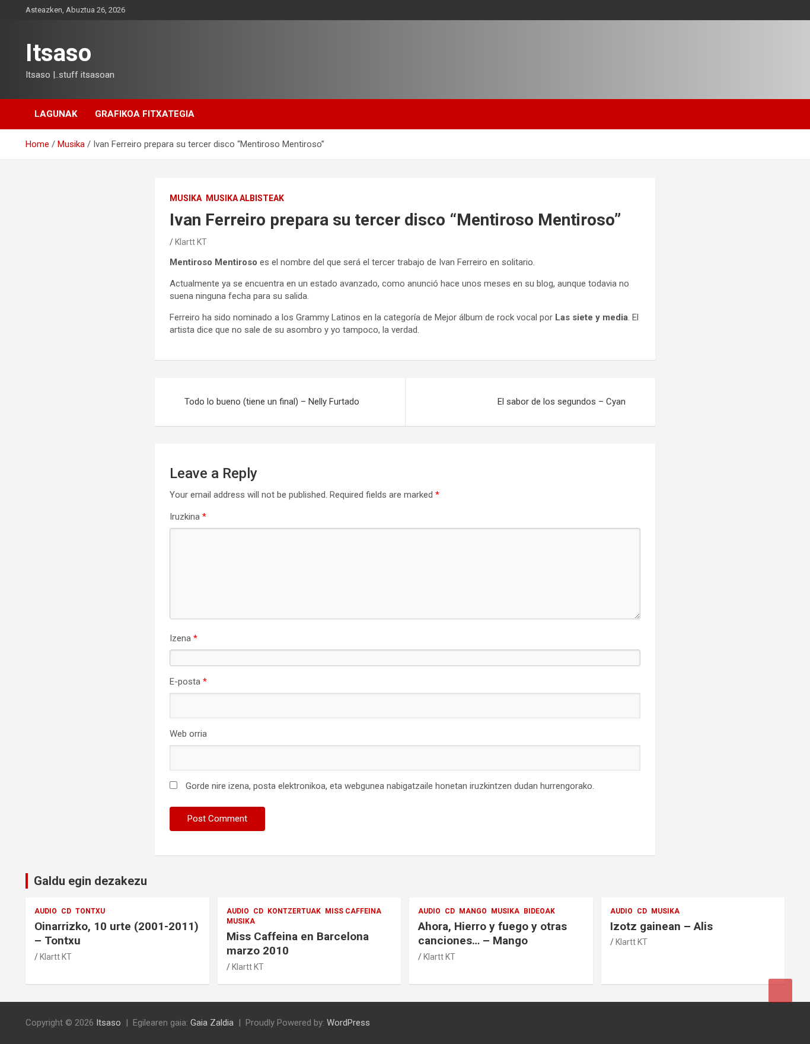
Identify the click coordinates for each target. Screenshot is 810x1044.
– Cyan (562, 401)
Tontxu (90, 911)
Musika (186, 198)
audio (45, 911)
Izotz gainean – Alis (661, 926)
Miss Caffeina (353, 911)
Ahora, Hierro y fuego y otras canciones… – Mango (492, 933)
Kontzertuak (294, 911)
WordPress (348, 1022)
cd (66, 911)
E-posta (188, 681)
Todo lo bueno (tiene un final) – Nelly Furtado (271, 401)
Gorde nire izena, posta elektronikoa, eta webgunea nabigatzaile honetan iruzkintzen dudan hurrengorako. (390, 786)
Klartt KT (191, 242)
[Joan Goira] (780, 990)
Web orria (188, 733)
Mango (473, 911)
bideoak (539, 911)
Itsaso (58, 53)
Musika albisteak (245, 198)
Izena (183, 638)
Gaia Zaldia (212, 1022)
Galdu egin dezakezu (90, 881)
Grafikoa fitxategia (144, 114)
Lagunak (55, 114)
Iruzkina (188, 516)
